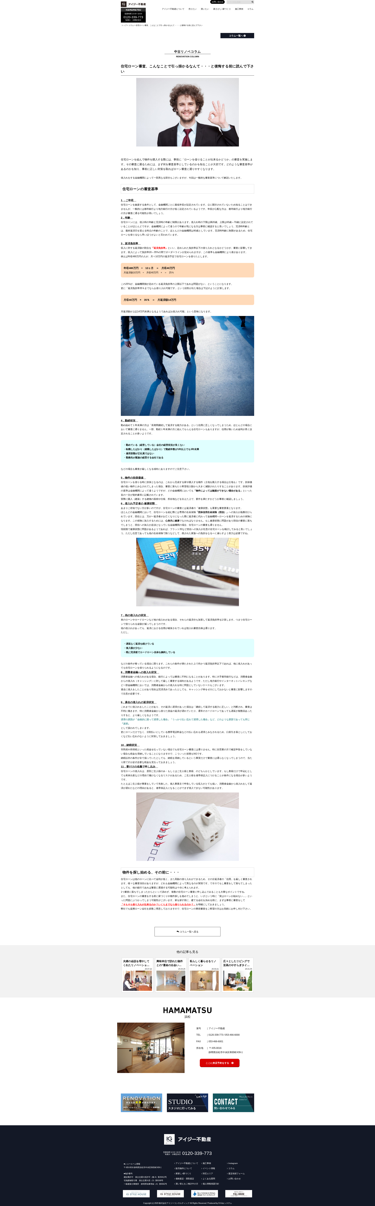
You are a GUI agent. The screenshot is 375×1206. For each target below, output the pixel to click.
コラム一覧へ (236, 35)
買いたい (205, 9)
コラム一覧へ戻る (189, 931)
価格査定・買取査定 (185, 1179)
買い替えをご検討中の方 (187, 1184)
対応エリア (208, 1173)
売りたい (193, 9)
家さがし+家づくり (222, 9)
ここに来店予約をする (218, 1063)
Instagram (233, 1163)
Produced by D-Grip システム (219, 1203)
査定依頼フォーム (236, 1173)
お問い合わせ (217, 2)
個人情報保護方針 (211, 1184)
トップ (124, 25)
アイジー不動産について (173, 9)
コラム (250, 9)
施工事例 (239, 9)
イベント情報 (209, 1168)
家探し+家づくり (183, 1173)
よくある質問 (209, 1179)
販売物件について (184, 1168)
